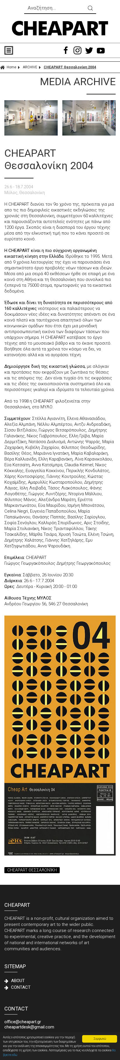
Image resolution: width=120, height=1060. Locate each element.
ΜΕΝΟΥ (32, 50)
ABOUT (18, 980)
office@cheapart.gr (22, 1021)
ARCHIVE (30, 67)
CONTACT (21, 987)
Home (11, 67)
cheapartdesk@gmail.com (29, 1027)
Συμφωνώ (99, 1038)
